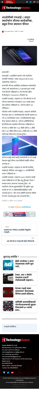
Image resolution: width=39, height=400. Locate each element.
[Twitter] (30, 2)
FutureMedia (19, 380)
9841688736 (14, 368)
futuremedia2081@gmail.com (11, 356)
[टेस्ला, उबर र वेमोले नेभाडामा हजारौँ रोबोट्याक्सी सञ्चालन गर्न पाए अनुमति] (8, 278)
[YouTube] (34, 2)
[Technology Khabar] (16, 7)
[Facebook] (27, 2)
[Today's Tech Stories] (9, 2)
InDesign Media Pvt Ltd (19, 387)
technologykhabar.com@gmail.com (13, 352)
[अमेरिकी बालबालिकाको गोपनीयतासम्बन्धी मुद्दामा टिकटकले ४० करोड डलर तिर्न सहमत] (8, 306)
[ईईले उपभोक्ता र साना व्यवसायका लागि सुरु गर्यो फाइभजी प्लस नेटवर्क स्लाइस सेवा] (8, 265)
